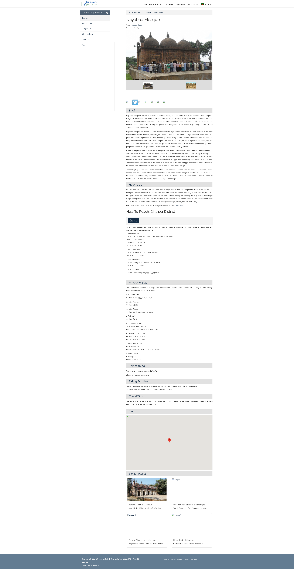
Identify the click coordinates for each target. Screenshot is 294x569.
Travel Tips (86, 39)
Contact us (193, 4)
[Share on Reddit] (147, 103)
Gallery (169, 4)
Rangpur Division (144, 12)
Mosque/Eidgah (137, 25)
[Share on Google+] (141, 103)
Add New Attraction (153, 4)
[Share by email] (165, 103)
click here (179, 206)
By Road (134, 221)
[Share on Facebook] (129, 103)
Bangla (207, 4)
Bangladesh (132, 12)
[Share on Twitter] (135, 102)
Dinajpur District (158, 12)
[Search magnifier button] (107, 13)
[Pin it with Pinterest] (153, 103)
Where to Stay (87, 23)
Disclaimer (96, 565)
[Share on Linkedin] (159, 103)
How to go (85, 18)
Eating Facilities (87, 34)
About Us (181, 4)
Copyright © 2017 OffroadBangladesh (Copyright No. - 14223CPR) (106, 559)
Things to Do (86, 29)
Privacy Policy (86, 565)
